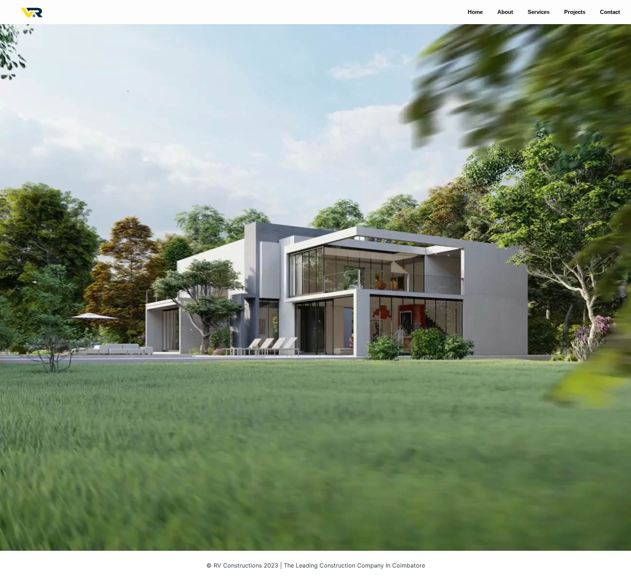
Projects (574, 12)
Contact (610, 12)
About (505, 12)
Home (475, 12)
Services (539, 12)
